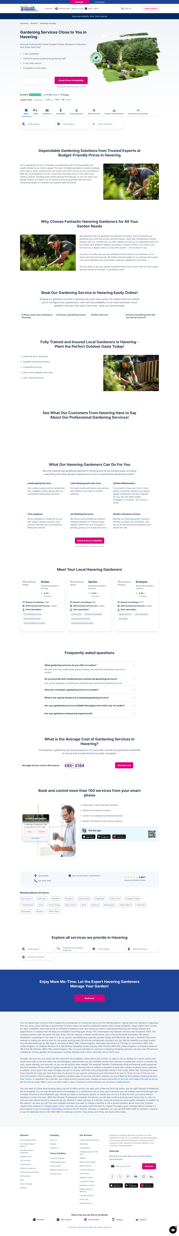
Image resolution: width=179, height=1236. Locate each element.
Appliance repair (86, 1177)
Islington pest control (54, 1106)
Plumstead (26, 911)
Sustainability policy (58, 1162)
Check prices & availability (89, 540)
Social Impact (25, 1164)
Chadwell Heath (133, 898)
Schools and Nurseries (114, 114)
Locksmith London (87, 1181)
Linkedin (151, 1176)
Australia (40, 1219)
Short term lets (94, 114)
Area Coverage (26, 1184)
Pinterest (128, 1176)
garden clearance (142, 519)
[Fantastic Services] (29, 8)
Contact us (54, 1148)
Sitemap (23, 1188)
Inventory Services (35, 957)
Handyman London (87, 1185)
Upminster (41, 898)
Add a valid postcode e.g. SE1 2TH (34, 93)
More (96, 8)
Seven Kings (54, 905)
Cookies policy (55, 1174)
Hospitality (60, 114)
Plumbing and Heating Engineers (73, 949)
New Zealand (66, 1219)
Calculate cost (124, 765)
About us (53, 1140)
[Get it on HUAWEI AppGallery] (119, 837)
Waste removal (85, 1166)
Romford (69, 898)
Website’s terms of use (59, 1170)
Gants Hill (141, 905)
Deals (90, 8)
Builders (83, 1158)
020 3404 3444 (44, 881)
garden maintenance (122, 494)
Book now (89, 998)
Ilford (84, 905)
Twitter (120, 1176)
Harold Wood (84, 898)
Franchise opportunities (29, 1172)
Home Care (84, 1199)
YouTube (136, 1176)
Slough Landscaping (52, 1109)
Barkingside (109, 905)
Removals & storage (87, 1162)
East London (70, 905)
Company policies (57, 1158)
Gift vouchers (25, 1160)
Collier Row (115, 898)
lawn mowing (80, 488)
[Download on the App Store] (88, 837)
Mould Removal (86, 1203)
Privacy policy (55, 1166)
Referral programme (28, 1168)
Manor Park (54, 911)
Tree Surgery (68, 124)
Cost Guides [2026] (28, 1140)
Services (48, 8)
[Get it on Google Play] (104, 837)
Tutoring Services (86, 1195)
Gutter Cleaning (105, 124)
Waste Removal (140, 949)
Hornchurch (26, 898)
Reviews (53, 1144)
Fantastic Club (64, 8)
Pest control (84, 1174)
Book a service (151, 8)
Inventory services (87, 1170)
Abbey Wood (125, 905)
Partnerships (25, 1176)
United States (93, 1219)
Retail (35, 114)
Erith (41, 905)
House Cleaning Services (89, 1140)
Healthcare (47, 114)
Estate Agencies (76, 114)
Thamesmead (27, 905)
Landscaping (33, 124)
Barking (95, 905)
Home (26, 114)
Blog (22, 1180)
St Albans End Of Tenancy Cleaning (79, 1109)
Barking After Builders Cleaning (134, 1076)
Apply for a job (77, 8)
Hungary (119, 1219)
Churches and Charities (138, 114)
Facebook (112, 1176)
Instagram (143, 1176)
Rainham (56, 898)
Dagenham (99, 898)
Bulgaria (143, 1219)
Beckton (39, 911)
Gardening (24, 23)
